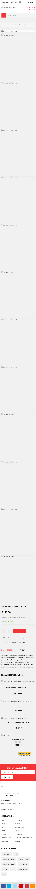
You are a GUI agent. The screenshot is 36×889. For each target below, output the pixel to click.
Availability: (5, 622)
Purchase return (19, 834)
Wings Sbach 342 (18, 739)
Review (21, 650)
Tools (4, 834)
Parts (3, 831)
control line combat (8, 864)
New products (6, 837)
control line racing (8, 859)
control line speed (24, 859)
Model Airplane (23, 869)
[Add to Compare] (20, 697)
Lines (3, 820)
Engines (4, 827)
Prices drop (18, 820)
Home (5, 25)
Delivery (17, 831)
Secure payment (20, 827)
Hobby (5, 869)
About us (17, 824)
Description (6, 650)
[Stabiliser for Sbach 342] (18, 58)
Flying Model (6, 854)
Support (17, 841)
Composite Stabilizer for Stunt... (18, 722)
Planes (4, 824)
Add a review (21, 642)
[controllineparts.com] (9, 7)
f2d (16, 854)
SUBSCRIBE (7, 777)
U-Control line (23, 864)
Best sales (5, 841)
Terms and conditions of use (23, 837)
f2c (13, 869)
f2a (4, 874)
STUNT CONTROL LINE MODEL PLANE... (17, 688)
